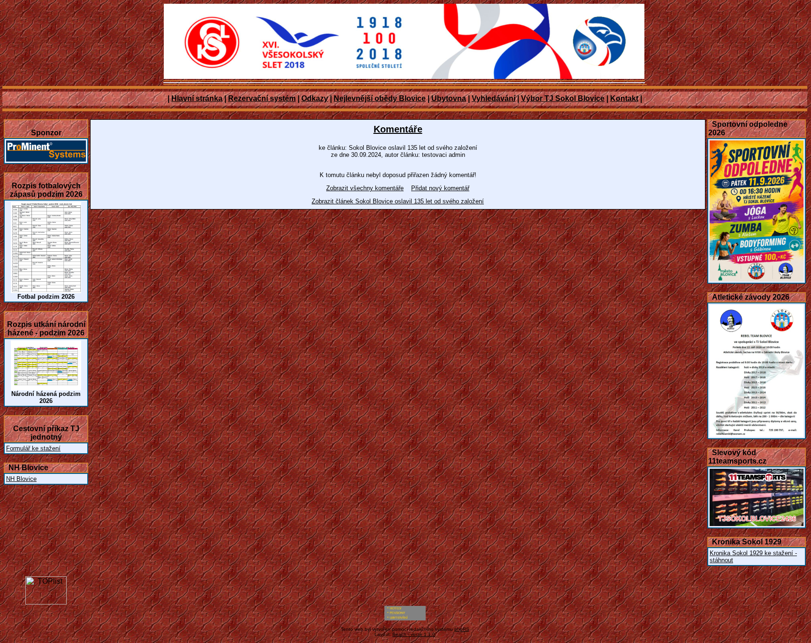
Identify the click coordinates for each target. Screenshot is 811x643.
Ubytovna (448, 98)
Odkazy (314, 98)
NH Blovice (21, 478)
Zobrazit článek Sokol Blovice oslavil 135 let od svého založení (398, 201)
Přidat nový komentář (440, 188)
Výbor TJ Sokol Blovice (562, 98)
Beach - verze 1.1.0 (413, 634)
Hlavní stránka (196, 98)
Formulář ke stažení (33, 448)
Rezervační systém (262, 98)
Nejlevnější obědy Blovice (380, 98)
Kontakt (624, 98)
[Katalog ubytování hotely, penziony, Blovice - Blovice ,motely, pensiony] (405, 618)
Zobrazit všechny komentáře (365, 188)
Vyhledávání (493, 98)
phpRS (461, 629)
